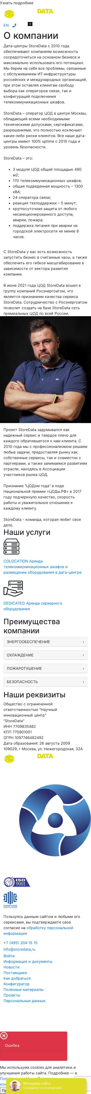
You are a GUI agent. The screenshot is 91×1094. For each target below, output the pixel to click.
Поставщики (15, 972)
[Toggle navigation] (30, 25)
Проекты (12, 995)
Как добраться (17, 978)
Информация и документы (28, 961)
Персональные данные (24, 1000)
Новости (12, 967)
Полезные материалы (23, 989)
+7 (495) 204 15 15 (21, 942)
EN (6, 25)
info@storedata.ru (19, 949)
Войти (9, 955)
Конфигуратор (17, 984)
